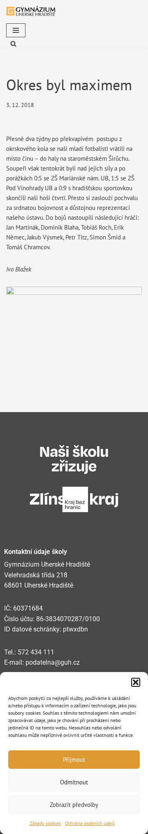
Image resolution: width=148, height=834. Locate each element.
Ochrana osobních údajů (90, 823)
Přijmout (74, 759)
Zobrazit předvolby (74, 805)
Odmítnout (74, 782)
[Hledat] (13, 44)
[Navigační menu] (15, 30)
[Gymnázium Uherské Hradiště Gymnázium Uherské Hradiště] (31, 11)
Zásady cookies (45, 823)
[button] (136, 682)
